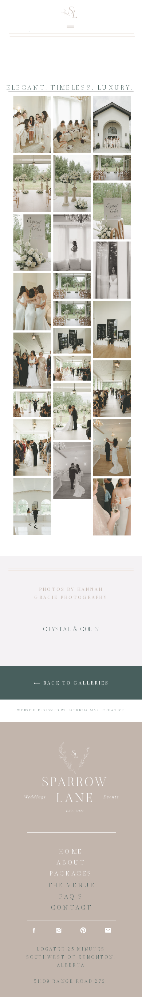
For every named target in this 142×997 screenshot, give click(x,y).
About (71, 863)
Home (71, 852)
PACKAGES (71, 875)
